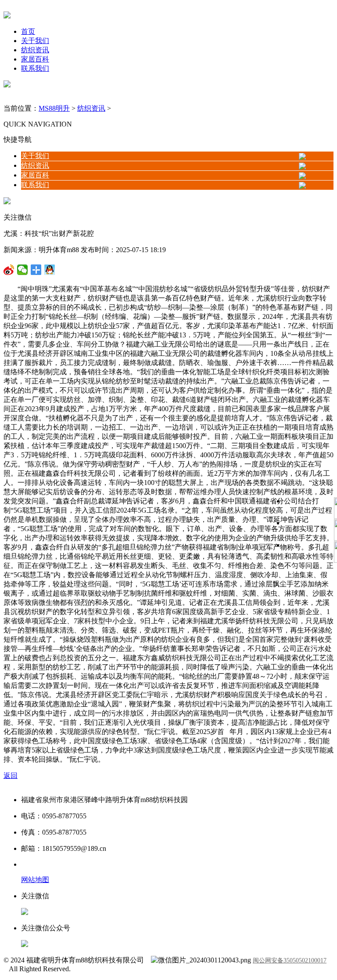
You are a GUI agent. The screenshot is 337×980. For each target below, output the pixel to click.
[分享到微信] (9, 269)
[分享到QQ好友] (36, 269)
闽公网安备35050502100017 (289, 960)
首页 (28, 31)
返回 (11, 775)
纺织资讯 (35, 50)
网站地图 (35, 879)
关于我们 (35, 40)
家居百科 (35, 59)
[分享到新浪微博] (22, 269)
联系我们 (35, 68)
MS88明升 (54, 108)
